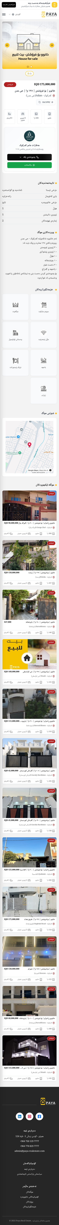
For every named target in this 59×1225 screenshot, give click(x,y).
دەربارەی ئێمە (29, 1169)
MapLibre (43, 470)
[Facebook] (39, 1116)
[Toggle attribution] (50, 470)
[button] (29, 445)
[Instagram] (29, 1116)
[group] (43, 307)
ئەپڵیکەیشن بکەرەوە (9, 4)
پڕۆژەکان (29, 1202)
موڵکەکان (29, 1192)
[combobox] (14, 14)
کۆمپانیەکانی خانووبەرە (29, 1197)
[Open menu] (3, 14)
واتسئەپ (28, 165)
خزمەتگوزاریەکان (29, 1207)
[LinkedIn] (19, 1116)
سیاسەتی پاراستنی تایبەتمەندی (29, 1174)
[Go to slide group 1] (31, 67)
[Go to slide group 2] (28, 67)
